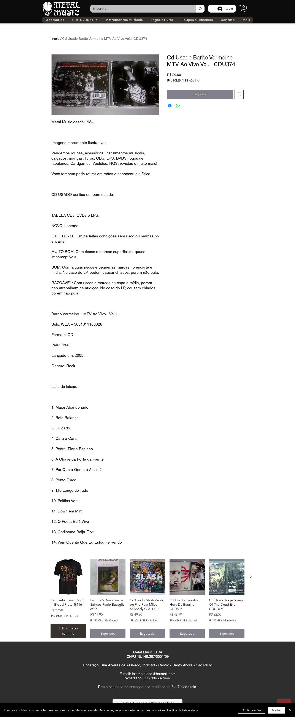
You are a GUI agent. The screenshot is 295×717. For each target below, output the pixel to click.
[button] (243, 8)
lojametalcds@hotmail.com (154, 674)
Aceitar (276, 710)
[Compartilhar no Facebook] (169, 105)
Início (55, 39)
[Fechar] (289, 710)
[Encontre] (200, 9)
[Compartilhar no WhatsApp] (178, 105)
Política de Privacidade (182, 710)
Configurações (252, 710)
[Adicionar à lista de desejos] (239, 94)
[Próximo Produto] (250, 576)
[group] (147, 598)
